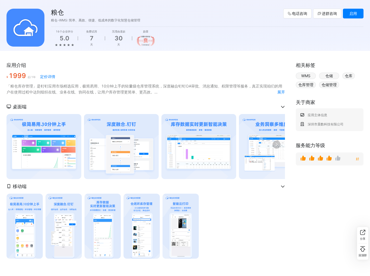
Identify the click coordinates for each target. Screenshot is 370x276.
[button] (146, 106)
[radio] (56, 44)
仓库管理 (305, 84)
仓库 (348, 75)
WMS (305, 75)
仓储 (329, 75)
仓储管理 (329, 84)
